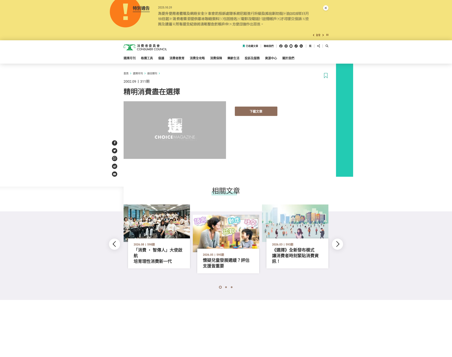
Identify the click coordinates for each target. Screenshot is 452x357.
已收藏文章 (252, 46)
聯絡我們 (269, 46)
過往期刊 (152, 73)
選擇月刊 (138, 73)
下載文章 (256, 111)
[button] (314, 35)
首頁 (126, 73)
